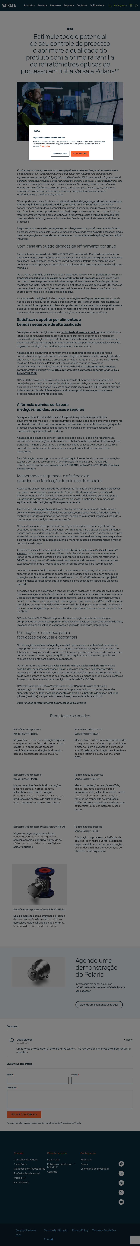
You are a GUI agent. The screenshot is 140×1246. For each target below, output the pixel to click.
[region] (71, 142)
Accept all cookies (80, 154)
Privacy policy (45, 146)
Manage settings (60, 154)
